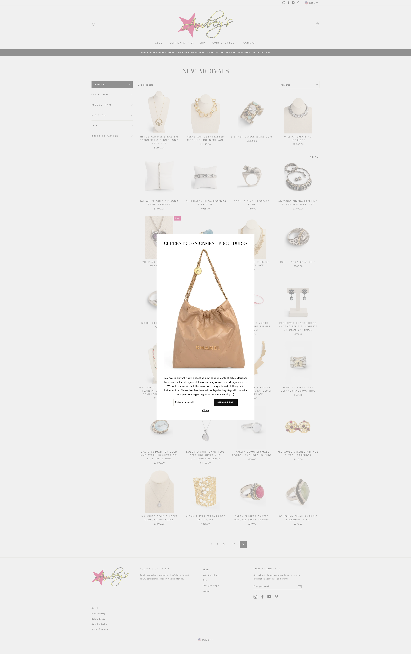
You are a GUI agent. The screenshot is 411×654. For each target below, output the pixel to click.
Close (205, 410)
